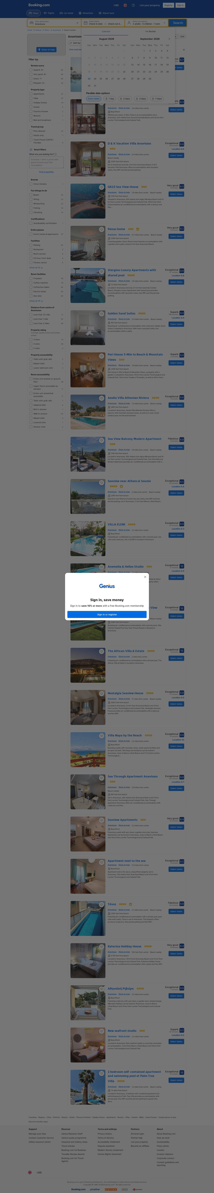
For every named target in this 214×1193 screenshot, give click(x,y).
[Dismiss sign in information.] (145, 577)
